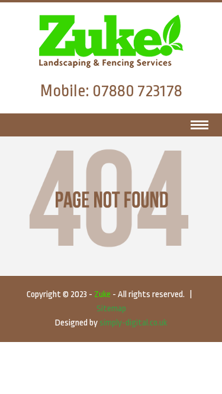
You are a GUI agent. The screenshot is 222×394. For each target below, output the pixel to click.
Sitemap (111, 309)
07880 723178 (137, 91)
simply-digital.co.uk (133, 323)
